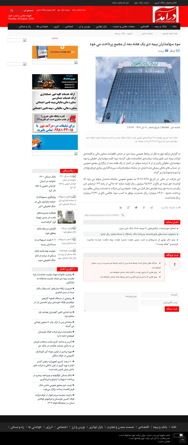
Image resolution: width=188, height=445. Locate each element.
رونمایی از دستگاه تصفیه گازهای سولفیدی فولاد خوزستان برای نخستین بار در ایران (54, 302)
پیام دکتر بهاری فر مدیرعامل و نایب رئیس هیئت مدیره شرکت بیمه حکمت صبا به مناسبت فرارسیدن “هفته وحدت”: (132, 242)
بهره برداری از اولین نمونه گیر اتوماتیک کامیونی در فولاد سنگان (55, 354)
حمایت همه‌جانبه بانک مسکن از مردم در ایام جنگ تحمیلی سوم (45, 255)
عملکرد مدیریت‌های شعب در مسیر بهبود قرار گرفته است (46, 217)
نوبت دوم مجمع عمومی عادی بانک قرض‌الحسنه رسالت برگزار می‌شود (56, 387)
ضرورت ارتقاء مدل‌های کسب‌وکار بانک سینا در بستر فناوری (55, 291)
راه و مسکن (25, 26)
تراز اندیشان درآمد (120, 2)
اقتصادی (145, 26)
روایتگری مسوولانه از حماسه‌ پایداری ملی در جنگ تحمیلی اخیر (45, 201)
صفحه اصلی (147, 33)
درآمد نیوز (164, 154)
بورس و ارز (84, 26)
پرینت (161, 50)
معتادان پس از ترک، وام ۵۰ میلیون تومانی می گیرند (54, 324)
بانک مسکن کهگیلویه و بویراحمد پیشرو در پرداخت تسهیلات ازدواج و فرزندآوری (53, 377)
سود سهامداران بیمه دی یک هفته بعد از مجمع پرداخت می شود (135, 44)
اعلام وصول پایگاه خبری (166, 2)
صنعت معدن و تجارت (124, 26)
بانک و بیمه (161, 26)
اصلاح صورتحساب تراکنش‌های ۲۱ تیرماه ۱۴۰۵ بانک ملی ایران (147, 228)
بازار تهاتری (101, 26)
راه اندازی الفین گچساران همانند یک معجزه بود (56, 314)
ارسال (172, 51)
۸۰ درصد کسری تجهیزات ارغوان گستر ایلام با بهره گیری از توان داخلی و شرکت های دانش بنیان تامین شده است (53, 366)
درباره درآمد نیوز (141, 2)
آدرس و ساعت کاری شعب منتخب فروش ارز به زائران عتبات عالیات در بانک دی (54, 344)
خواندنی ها (42, 26)
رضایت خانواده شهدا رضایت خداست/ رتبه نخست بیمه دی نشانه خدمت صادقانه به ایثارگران (53, 279)
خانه (174, 26)
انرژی (56, 26)
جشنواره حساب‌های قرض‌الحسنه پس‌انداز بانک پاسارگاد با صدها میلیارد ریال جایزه (138, 234)
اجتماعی (69, 26)
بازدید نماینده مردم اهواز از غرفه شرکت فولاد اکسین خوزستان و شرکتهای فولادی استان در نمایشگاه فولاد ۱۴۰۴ (54, 399)
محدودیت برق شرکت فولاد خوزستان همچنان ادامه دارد (56, 334)
